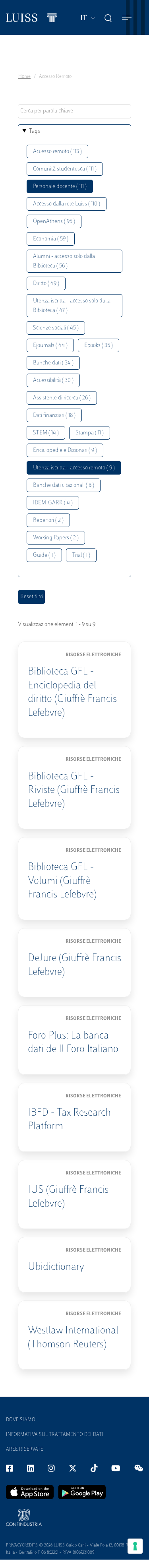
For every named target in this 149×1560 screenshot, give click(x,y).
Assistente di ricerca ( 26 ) (62, 398)
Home (24, 76)
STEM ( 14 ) (46, 433)
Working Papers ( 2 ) (56, 538)
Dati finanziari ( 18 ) (54, 416)
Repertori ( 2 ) (48, 520)
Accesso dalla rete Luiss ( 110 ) (66, 204)
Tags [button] (34, 131)
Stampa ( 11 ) (89, 433)
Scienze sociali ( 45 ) (56, 328)
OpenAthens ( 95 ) (54, 222)
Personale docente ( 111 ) (60, 187)
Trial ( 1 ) (81, 555)
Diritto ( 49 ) (46, 284)
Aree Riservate (24, 1449)
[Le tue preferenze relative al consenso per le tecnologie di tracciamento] (135, 1546)
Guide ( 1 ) (44, 555)
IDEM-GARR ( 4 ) (53, 503)
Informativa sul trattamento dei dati (54, 1434)
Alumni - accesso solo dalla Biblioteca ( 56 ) (64, 261)
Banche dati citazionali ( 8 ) (63, 485)
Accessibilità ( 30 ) (53, 381)
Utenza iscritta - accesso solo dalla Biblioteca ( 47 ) (71, 306)
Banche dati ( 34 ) (53, 363)
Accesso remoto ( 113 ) (57, 152)
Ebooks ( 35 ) (98, 346)
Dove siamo (20, 1420)
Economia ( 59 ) (50, 239)
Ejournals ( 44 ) (50, 346)
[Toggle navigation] (127, 18)
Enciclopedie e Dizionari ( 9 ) (65, 450)
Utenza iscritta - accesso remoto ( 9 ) (74, 468)
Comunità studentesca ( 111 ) (65, 169)
